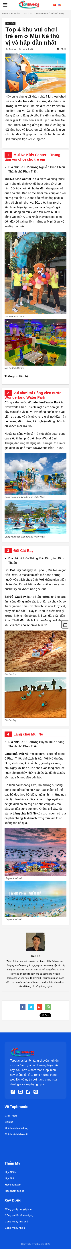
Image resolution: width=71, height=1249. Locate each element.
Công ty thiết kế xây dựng (19, 1215)
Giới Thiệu (11, 1115)
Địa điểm (10, 23)
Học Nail (9, 1178)
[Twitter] (29, 1092)
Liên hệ (9, 1121)
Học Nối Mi (11, 1172)
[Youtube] (36, 1092)
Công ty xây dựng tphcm (18, 1209)
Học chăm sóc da (14, 1190)
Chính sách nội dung (16, 1128)
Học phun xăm (13, 1184)
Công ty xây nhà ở (15, 1227)
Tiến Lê (12, 48)
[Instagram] (21, 1092)
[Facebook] (13, 1092)
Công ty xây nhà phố (16, 1221)
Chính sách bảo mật (16, 1134)
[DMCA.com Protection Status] (13, 1157)
